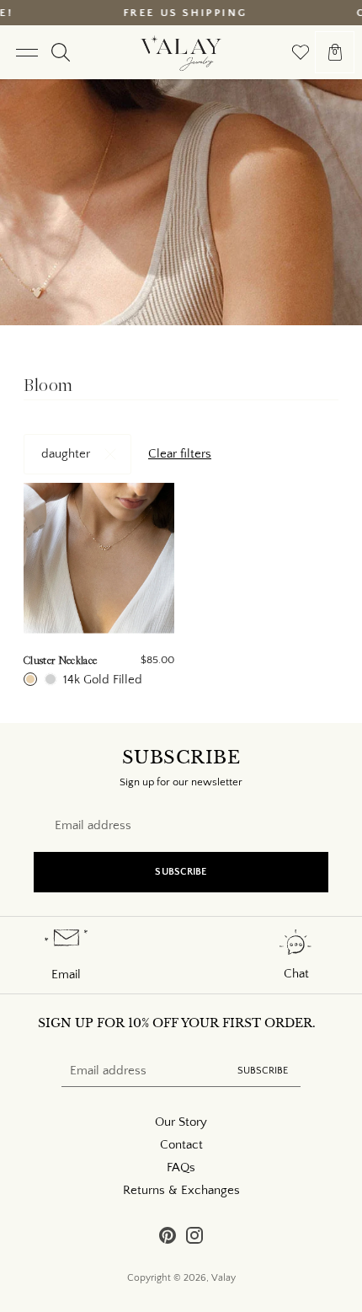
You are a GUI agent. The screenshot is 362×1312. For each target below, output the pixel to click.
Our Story (181, 1122)
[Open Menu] (26, 52)
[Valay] (181, 52)
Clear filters (179, 454)
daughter (65, 454)
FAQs (181, 1167)
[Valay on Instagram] (194, 1238)
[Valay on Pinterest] (167, 1238)
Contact (181, 1145)
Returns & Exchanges (181, 1190)
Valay (223, 1277)
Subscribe (180, 871)
